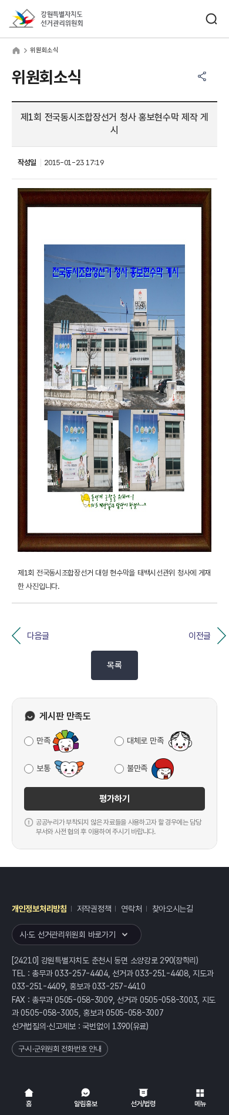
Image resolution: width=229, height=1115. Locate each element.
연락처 (131, 908)
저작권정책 (94, 908)
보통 (43, 768)
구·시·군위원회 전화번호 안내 (60, 1048)
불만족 (137, 768)
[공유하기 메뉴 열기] (202, 76)
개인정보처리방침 (39, 908)
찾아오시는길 (172, 908)
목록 (114, 665)
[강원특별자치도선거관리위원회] (67, 19)
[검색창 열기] (211, 19)
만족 (43, 740)
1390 (121, 1026)
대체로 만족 (145, 740)
